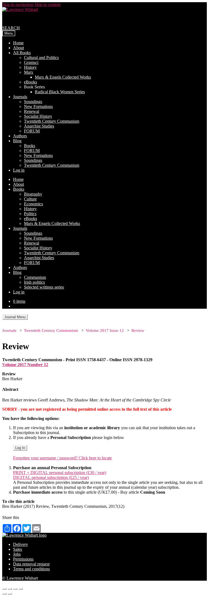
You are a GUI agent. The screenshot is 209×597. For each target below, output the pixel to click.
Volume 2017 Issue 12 (105, 330)
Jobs (17, 554)
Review (137, 330)
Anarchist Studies (39, 126)
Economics (33, 204)
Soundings (33, 101)
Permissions (23, 559)
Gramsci (31, 62)
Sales (17, 549)
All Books (22, 52)
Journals (20, 96)
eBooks (30, 82)
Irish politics (34, 282)
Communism (35, 277)
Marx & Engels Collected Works (63, 77)
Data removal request (31, 564)
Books (29, 145)
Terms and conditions (31, 569)
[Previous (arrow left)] (4, 594)
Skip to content (47, 4)
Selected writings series (44, 287)
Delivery (20, 544)
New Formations (38, 106)
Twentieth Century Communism (51, 121)
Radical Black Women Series (60, 91)
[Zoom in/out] (21, 589)
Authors (20, 136)
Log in (18, 170)
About (18, 47)
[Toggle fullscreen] (15, 589)
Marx (28, 72)
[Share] (10, 589)
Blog (17, 140)
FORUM (32, 131)
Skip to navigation (17, 4)
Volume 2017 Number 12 (25, 364)
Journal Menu (15, 317)
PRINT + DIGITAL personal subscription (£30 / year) (59, 472)
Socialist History (38, 116)
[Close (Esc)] (4, 589)
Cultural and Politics (41, 57)
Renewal (31, 111)
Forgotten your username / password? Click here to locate (62, 458)
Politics (30, 213)
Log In (20, 448)
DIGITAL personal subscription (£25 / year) (51, 477)
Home (18, 43)
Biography (33, 194)
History (30, 67)
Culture (30, 199)
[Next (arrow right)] (10, 594)
